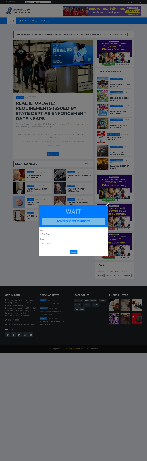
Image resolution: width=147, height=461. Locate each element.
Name (42, 239)
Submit (73, 252)
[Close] (107, 204)
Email (42, 230)
